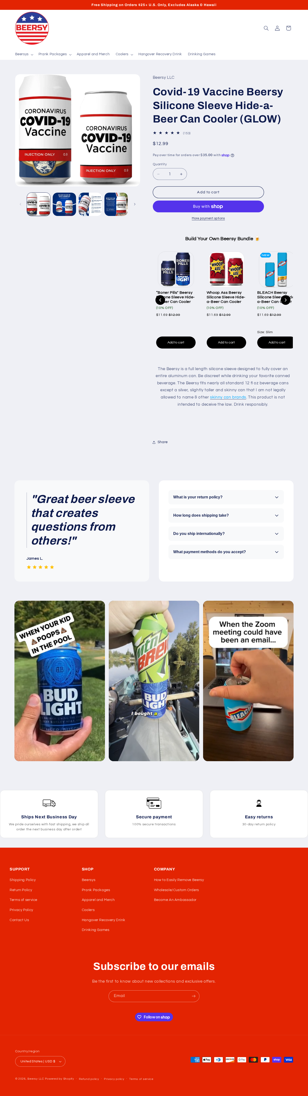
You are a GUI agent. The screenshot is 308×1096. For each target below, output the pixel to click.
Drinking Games (95, 930)
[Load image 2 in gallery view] (64, 204)
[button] (23, 54)
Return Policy (21, 890)
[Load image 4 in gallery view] (116, 204)
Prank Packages (96, 890)
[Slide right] (134, 204)
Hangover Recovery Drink (103, 920)
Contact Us (19, 920)
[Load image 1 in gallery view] (38, 204)
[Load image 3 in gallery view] (90, 204)
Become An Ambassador (175, 900)
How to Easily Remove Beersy (179, 880)
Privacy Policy (21, 910)
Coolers (88, 910)
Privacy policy (114, 1079)
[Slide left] (20, 204)
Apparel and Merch (98, 900)
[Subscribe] (193, 996)
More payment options (208, 218)
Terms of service (23, 900)
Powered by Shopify (59, 1079)
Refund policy (89, 1079)
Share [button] (163, 442)
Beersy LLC (35, 1079)
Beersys (88, 880)
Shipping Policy (23, 880)
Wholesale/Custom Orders (176, 890)
